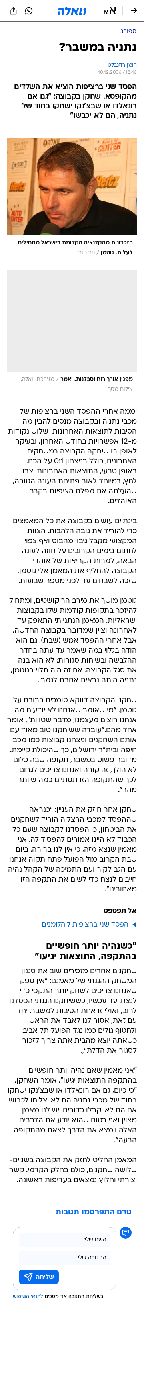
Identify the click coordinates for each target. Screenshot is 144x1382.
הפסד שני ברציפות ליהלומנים (85, 924)
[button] (110, 10)
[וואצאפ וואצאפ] (29, 11)
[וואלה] (72, 11)
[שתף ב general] (13, 10)
